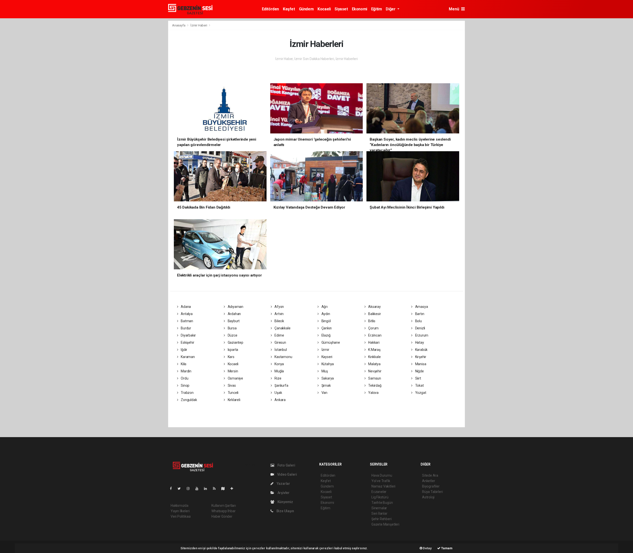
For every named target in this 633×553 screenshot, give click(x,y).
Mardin (185, 371)
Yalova (373, 393)
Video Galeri (286, 474)
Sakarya (327, 378)
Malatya (373, 364)
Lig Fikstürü (379, 497)
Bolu (418, 321)
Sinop (184, 385)
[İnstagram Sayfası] (190, 488)
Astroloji (428, 497)
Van (324, 393)
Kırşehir (420, 357)
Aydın (325, 314)
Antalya (186, 314)
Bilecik (279, 321)
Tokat (419, 385)
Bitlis (371, 321)
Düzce (232, 335)
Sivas (231, 385)
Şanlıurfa (281, 385)
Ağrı (324, 307)
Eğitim (376, 9)
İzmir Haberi (198, 25)
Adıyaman (235, 307)
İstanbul (280, 350)
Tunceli (232, 393)
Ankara (280, 400)
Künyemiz (285, 502)
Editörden (270, 9)
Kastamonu (283, 357)
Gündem (306, 9)
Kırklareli (233, 400)
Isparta (232, 350)
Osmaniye (235, 378)
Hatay (419, 342)
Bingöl (326, 321)
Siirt (417, 378)
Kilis (183, 364)
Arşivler (283, 493)
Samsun (374, 378)
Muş (324, 371)
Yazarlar (283, 484)
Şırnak (326, 385)
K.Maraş (373, 350)
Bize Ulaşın (285, 511)
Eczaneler (378, 492)
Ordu (184, 378)
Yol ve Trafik (380, 481)
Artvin (279, 314)
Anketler (428, 481)
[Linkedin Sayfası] (207, 488)
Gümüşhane (330, 342)
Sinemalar (379, 508)
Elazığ (325, 335)
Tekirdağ (374, 385)
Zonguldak (188, 400)
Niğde (419, 371)
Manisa (420, 364)
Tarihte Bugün (382, 503)
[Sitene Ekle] (233, 488)
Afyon (279, 307)
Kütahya (327, 364)
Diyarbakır (188, 335)
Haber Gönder (221, 516)
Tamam (446, 548)
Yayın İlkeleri (180, 511)
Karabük (421, 350)
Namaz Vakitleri (383, 486)
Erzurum (421, 335)
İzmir (325, 350)
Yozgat (420, 393)
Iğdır (183, 350)
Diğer (391, 9)
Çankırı (326, 328)
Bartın (419, 314)
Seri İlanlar (379, 513)
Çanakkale (282, 328)
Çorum (373, 328)
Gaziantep (235, 342)
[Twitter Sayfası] (181, 488)
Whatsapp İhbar (223, 511)
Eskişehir (187, 342)
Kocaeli (324, 9)
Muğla (279, 371)
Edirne (279, 335)
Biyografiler (431, 486)
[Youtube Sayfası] (198, 488)
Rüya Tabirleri (432, 492)
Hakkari (373, 342)
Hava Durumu (381, 475)
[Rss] (216, 488)
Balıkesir (374, 314)
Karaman (187, 357)
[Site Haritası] (225, 488)
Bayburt (233, 321)
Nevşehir (374, 371)
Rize (277, 378)
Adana (185, 307)
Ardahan (234, 314)
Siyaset (341, 9)
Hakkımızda (179, 506)
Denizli (419, 328)
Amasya (421, 307)
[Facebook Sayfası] (173, 488)
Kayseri (326, 357)
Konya (279, 364)
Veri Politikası (181, 516)
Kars (230, 357)
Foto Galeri (286, 465)
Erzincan (374, 335)
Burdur (185, 328)
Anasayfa (179, 25)
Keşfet (289, 9)
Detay (427, 548)
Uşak (278, 393)
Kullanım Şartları (223, 506)
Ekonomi (359, 9)
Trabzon (186, 393)
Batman (186, 321)
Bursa (232, 328)
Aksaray (374, 307)
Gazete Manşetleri (385, 524)
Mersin (232, 371)
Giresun (280, 342)
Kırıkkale (374, 357)
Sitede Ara (430, 475)
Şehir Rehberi (381, 519)
